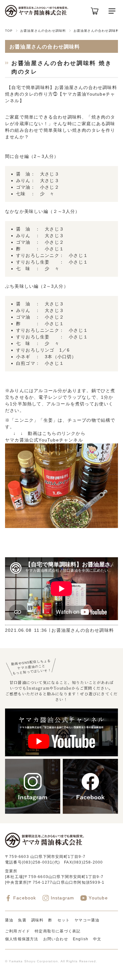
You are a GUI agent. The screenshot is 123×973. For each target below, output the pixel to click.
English (80, 939)
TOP (9, 30)
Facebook (24, 897)
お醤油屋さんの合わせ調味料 (43, 30)
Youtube (98, 897)
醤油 (9, 920)
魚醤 (22, 920)
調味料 (37, 920)
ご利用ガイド (17, 931)
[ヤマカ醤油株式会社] (36, 11)
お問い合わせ (55, 939)
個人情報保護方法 (21, 939)
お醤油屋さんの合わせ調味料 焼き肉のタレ (61, 67)
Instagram (62, 897)
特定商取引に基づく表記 (57, 931)
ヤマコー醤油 (86, 920)
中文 (97, 939)
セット (63, 920)
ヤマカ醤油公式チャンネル (44, 439)
